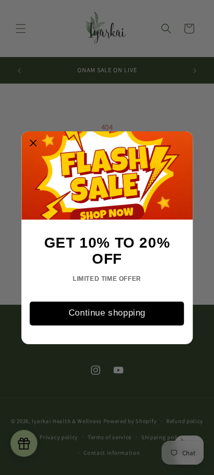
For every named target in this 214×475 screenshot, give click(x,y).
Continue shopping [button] (107, 313)
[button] (33, 143)
